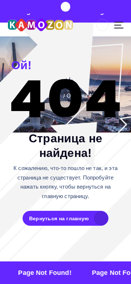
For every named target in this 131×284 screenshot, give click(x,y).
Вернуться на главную (59, 218)
